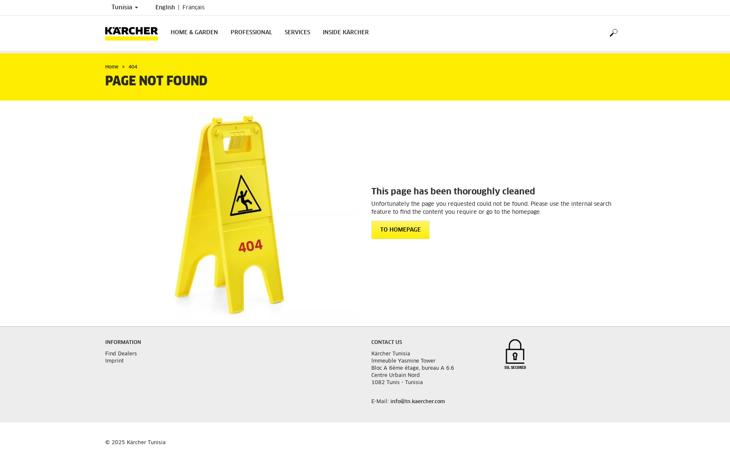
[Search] (613, 33)
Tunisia (123, 8)
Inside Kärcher (346, 32)
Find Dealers (121, 354)
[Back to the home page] (134, 33)
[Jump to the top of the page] (708, 455)
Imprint (114, 361)
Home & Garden (194, 32)
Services (297, 32)
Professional (251, 32)
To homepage (400, 230)
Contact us (386, 342)
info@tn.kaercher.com (417, 401)
